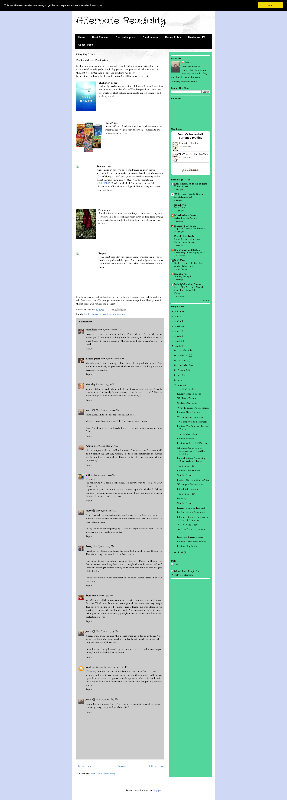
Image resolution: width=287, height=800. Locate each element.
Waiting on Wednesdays (190, 417)
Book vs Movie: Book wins (191, 512)
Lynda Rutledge (185, 146)
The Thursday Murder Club (193, 154)
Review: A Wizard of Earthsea (193, 443)
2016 (177, 321)
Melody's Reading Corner (187, 284)
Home (81, 37)
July (180, 375)
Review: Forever (185, 439)
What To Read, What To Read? (193, 408)
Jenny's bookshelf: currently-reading (191, 136)
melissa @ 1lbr (93, 359)
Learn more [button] (96, 5)
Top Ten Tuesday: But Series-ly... (190, 228)
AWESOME (103, 183)
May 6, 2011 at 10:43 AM (107, 410)
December (183, 350)
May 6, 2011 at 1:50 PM (106, 511)
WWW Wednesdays (188, 525)
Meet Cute (179, 207)
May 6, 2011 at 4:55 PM (102, 596)
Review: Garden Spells (189, 394)
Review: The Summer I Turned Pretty (193, 428)
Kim (88, 384)
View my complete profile (184, 82)
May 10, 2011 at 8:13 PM (107, 699)
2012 (177, 341)
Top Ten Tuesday (186, 389)
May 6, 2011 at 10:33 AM (102, 384)
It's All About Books (185, 215)
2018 (177, 311)
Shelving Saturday (187, 403)
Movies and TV (196, 37)
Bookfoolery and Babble (187, 250)
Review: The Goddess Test (191, 508)
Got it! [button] (270, 5)
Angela (89, 446)
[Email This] (113, 309)
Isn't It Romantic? (183, 197)
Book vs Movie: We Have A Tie (193, 480)
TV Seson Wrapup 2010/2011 (192, 422)
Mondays (182, 499)
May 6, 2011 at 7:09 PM (107, 631)
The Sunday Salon (187, 434)
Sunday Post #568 (182, 276)
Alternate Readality (120, 21)
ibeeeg (89, 546)
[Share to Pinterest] (124, 309)
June (180, 380)
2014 (177, 331)
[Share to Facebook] (121, 309)
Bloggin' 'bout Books (185, 226)
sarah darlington (94, 667)
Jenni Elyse (91, 330)
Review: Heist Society (188, 412)
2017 (177, 316)
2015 (177, 326)
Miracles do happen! (188, 489)
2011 (177, 346)
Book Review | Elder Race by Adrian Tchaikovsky (188, 265)
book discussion (92, 314)
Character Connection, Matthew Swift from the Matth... (191, 451)
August (182, 370)
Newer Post (84, 766)
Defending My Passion (185, 218)
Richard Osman (185, 157)
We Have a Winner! (187, 398)
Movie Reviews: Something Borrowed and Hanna (191, 460)
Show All (206, 300)
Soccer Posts (86, 45)
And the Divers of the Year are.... (191, 531)
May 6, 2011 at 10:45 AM (106, 446)
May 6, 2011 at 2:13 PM (103, 546)
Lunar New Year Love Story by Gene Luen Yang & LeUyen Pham (189, 290)
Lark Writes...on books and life (190, 184)
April (181, 552)
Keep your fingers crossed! (190, 537)
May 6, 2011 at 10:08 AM (110, 330)
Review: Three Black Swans (191, 542)
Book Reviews (100, 37)
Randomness (150, 37)
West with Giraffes (188, 143)
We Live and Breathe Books (188, 194)
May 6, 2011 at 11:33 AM (104, 475)
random (121, 314)
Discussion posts (126, 37)
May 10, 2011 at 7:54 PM (115, 667)
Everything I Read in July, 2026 (189, 252)
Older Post (156, 766)
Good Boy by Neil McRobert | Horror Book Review (188, 241)
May (180, 385)
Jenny (88, 410)
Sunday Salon (184, 475)
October (182, 360)
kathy (89, 475)
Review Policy (173, 37)
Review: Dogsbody (187, 546)
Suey (88, 596)
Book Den (179, 260)
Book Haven (180, 274)
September (183, 365)
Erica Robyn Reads (184, 236)
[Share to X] (118, 309)
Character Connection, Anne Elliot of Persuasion (192, 519)
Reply (89, 349)
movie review (109, 314)
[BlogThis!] (116, 309)
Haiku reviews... (182, 186)
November (183, 355)
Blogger (157, 791)
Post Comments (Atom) (102, 774)
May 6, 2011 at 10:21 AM (112, 359)
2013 (177, 336)
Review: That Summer (188, 471)
